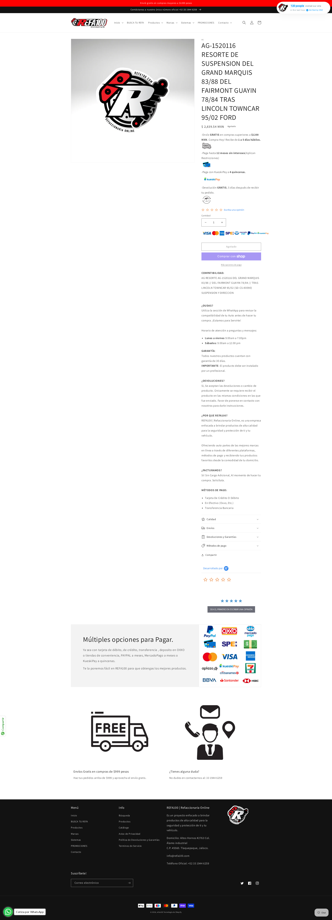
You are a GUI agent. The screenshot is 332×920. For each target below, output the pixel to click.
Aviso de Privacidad (129, 833)
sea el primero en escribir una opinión (231, 609)
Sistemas (76, 839)
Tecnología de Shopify (173, 912)
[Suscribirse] (129, 883)
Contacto (76, 851)
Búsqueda (124, 815)
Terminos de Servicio (130, 845)
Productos (76, 827)
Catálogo (124, 827)
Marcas (75, 833)
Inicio (74, 815)
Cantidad (205, 215)
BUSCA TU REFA (79, 821)
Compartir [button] (211, 554)
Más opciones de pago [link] (231, 264)
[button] (118, 22)
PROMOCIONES (79, 845)
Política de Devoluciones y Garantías (139, 839)
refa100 (160, 912)
